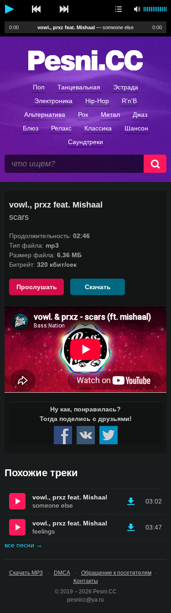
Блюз (30, 128)
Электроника (53, 100)
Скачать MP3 (26, 573)
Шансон (136, 128)
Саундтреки (85, 141)
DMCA (62, 573)
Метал (110, 114)
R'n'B (129, 100)
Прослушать (36, 287)
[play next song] (64, 9)
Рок (83, 114)
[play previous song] (36, 9)
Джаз (140, 114)
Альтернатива (44, 114)
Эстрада (125, 87)
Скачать (98, 287)
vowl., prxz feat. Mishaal (69, 497)
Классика (98, 128)
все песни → (23, 545)
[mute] (136, 9)
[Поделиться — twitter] (108, 435)
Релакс (61, 128)
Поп (39, 87)
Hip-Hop (97, 100)
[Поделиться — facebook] (63, 435)
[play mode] (118, 9)
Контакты (85, 581)
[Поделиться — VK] (86, 435)
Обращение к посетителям (116, 573)
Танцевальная (78, 87)
